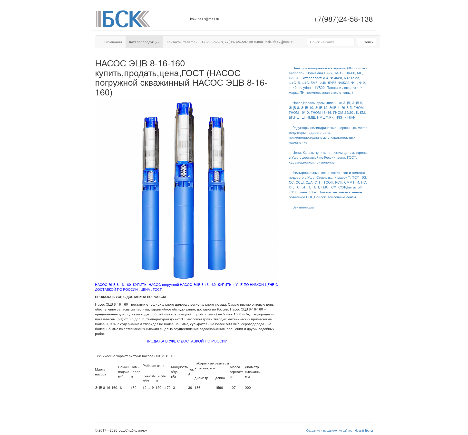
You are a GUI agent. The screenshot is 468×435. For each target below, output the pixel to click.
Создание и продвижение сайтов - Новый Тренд (339, 430)
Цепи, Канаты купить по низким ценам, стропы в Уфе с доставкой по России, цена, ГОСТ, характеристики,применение (328, 157)
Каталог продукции (144, 41)
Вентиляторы (303, 207)
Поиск (368, 41)
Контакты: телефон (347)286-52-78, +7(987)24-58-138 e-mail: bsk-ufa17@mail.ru (230, 41)
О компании (112, 41)
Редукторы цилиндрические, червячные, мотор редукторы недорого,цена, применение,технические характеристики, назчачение (328, 135)
